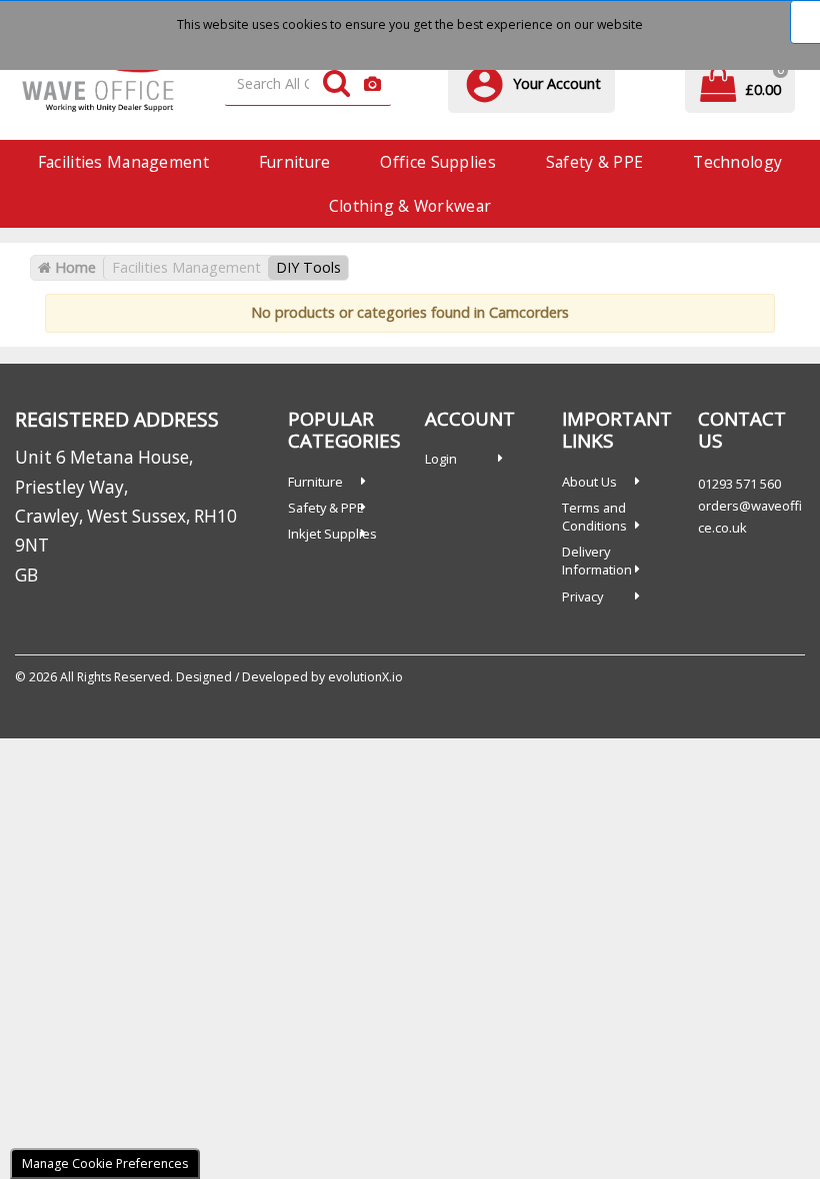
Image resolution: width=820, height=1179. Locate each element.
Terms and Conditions (594, 517)
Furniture (295, 162)
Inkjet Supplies (332, 534)
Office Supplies (437, 162)
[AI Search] (372, 84)
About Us (589, 482)
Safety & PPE (594, 162)
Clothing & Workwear (410, 206)
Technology (737, 162)
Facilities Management (123, 162)
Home (73, 267)
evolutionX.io (365, 676)
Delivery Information (597, 561)
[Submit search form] (336, 84)
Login (441, 459)
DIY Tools (308, 267)
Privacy (582, 596)
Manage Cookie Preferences (105, 1163)
